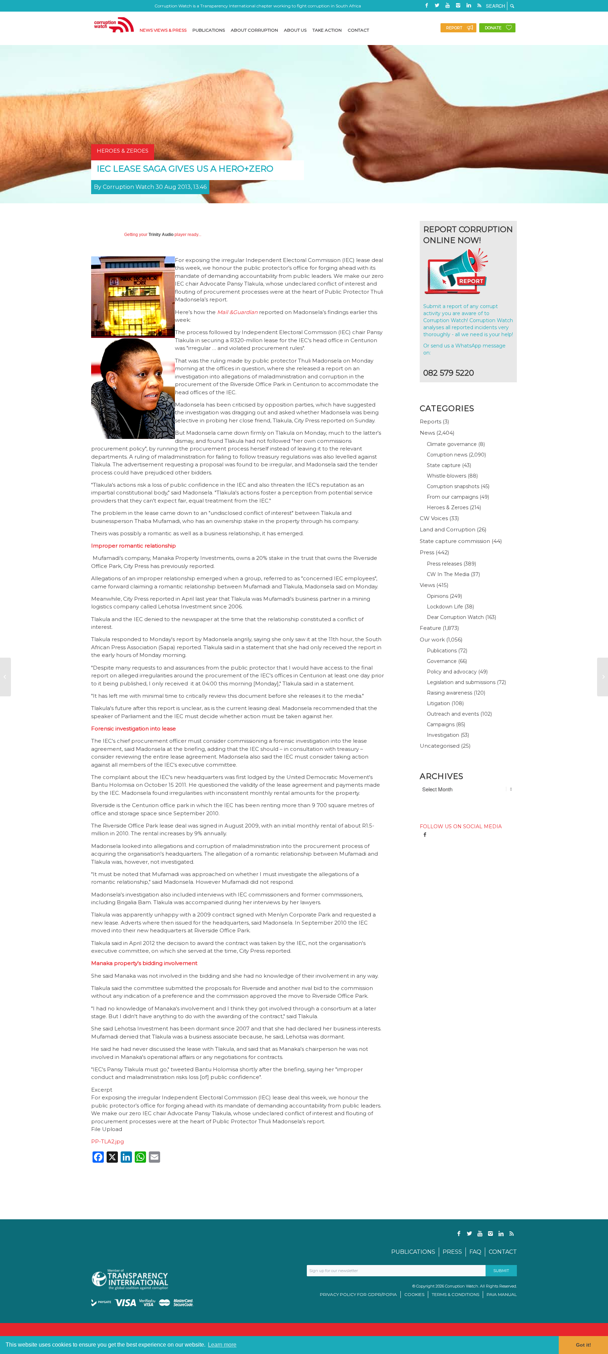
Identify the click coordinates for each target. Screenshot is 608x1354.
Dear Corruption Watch (455, 617)
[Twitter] (437, 5)
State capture (444, 465)
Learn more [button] (222, 1345)
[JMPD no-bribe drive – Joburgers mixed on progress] (5, 677)
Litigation (438, 703)
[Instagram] (458, 5)
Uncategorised (440, 745)
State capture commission (455, 541)
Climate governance (452, 444)
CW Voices (434, 518)
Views (427, 585)
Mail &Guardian (237, 312)
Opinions (437, 596)
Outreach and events (453, 714)
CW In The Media (448, 574)
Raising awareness (449, 693)
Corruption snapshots (453, 486)
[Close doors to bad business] (602, 677)
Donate (493, 27)
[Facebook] (426, 5)
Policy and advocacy (452, 672)
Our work (432, 639)
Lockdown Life (445, 606)
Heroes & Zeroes (447, 507)
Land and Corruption (447, 529)
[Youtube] (447, 5)
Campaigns (441, 724)
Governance (442, 661)
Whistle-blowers (446, 476)
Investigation (443, 735)
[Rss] (479, 5)
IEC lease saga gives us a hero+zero (185, 169)
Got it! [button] (583, 1345)
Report (454, 27)
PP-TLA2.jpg (107, 1141)
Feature (430, 628)
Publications (442, 650)
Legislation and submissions (461, 682)
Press (427, 552)
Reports (430, 421)
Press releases (444, 564)
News (427, 432)
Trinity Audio (160, 234)
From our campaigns (452, 497)
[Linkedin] (468, 5)
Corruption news (447, 455)
